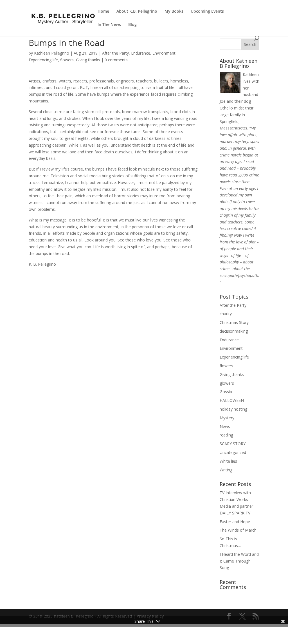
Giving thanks (88, 59)
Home (103, 11)
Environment (164, 53)
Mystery (227, 417)
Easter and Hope (235, 521)
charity (226, 313)
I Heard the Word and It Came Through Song (239, 561)
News (225, 426)
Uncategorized (233, 452)
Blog (132, 25)
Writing (226, 470)
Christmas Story (234, 322)
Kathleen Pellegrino (51, 53)
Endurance (140, 53)
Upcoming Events (207, 11)
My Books (174, 11)
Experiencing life (43, 59)
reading (226, 435)
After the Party (115, 53)
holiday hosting (233, 409)
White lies (228, 461)
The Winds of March (238, 530)
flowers (67, 59)
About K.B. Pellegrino (136, 11)
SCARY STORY (233, 443)
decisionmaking (234, 331)
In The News (109, 25)
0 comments (116, 59)
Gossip (226, 391)
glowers (227, 383)
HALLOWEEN (232, 400)
